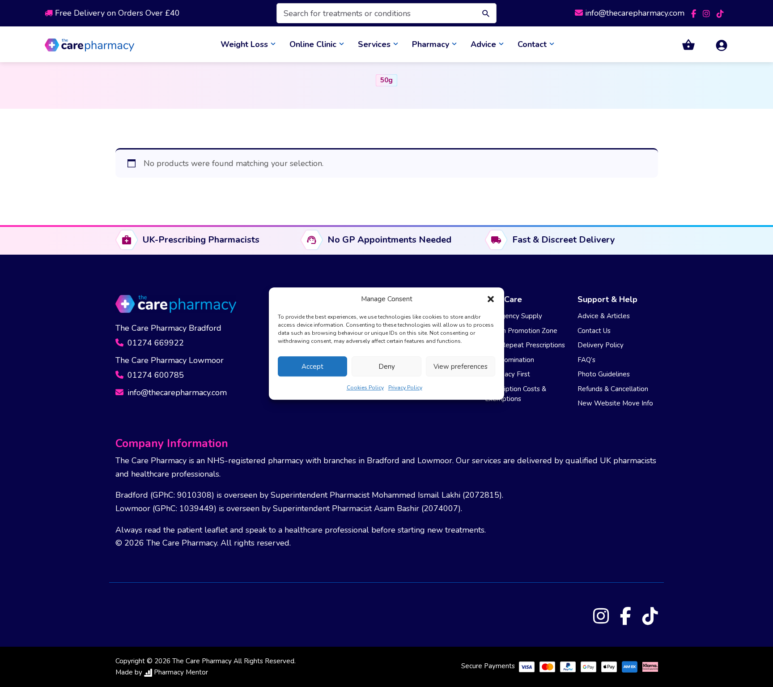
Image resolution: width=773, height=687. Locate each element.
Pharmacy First (507, 378)
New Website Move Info (615, 407)
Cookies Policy (365, 387)
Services (374, 46)
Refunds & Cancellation (613, 393)
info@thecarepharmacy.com (635, 13)
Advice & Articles (604, 320)
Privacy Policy (405, 387)
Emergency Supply (513, 320)
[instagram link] (707, 13)
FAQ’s (586, 364)
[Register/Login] (716, 47)
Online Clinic (312, 46)
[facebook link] (694, 13)
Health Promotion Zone (521, 335)
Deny (386, 366)
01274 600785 (154, 379)
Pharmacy (430, 46)
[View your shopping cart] (683, 47)
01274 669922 (154, 347)
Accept (312, 366)
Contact (532, 46)
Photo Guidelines (604, 378)
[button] (490, 298)
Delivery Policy (601, 349)
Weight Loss (244, 46)
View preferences (460, 366)
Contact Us (594, 335)
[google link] (720, 13)
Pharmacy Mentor (181, 676)
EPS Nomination (509, 364)
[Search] (483, 13)
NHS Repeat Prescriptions (525, 349)
